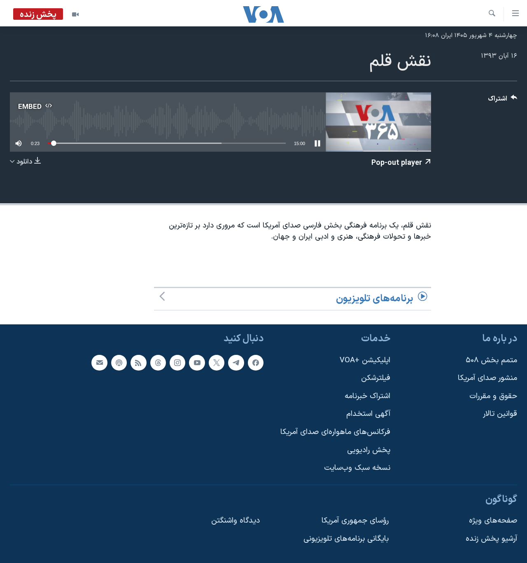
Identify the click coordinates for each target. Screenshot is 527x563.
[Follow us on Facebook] (256, 363)
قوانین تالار (500, 414)
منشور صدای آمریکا (487, 378)
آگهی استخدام (368, 414)
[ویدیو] (75, 14)
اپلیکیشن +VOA (365, 360)
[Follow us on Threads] (158, 363)
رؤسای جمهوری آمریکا (355, 521)
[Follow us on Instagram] (177, 363)
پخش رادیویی (368, 450)
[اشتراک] (99, 363)
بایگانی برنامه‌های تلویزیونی (346, 539)
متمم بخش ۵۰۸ (491, 360)
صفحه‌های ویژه (493, 521)
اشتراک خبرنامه (367, 396)
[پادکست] (119, 363)
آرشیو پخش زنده (491, 539)
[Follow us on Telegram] (236, 363)
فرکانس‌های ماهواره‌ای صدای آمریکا (335, 432)
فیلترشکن (375, 378)
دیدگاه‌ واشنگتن (235, 521)
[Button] (503, 100)
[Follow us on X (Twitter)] (216, 363)
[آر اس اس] (138, 363)
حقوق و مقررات (493, 396)
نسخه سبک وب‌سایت (357, 468)
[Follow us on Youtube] (197, 363)
